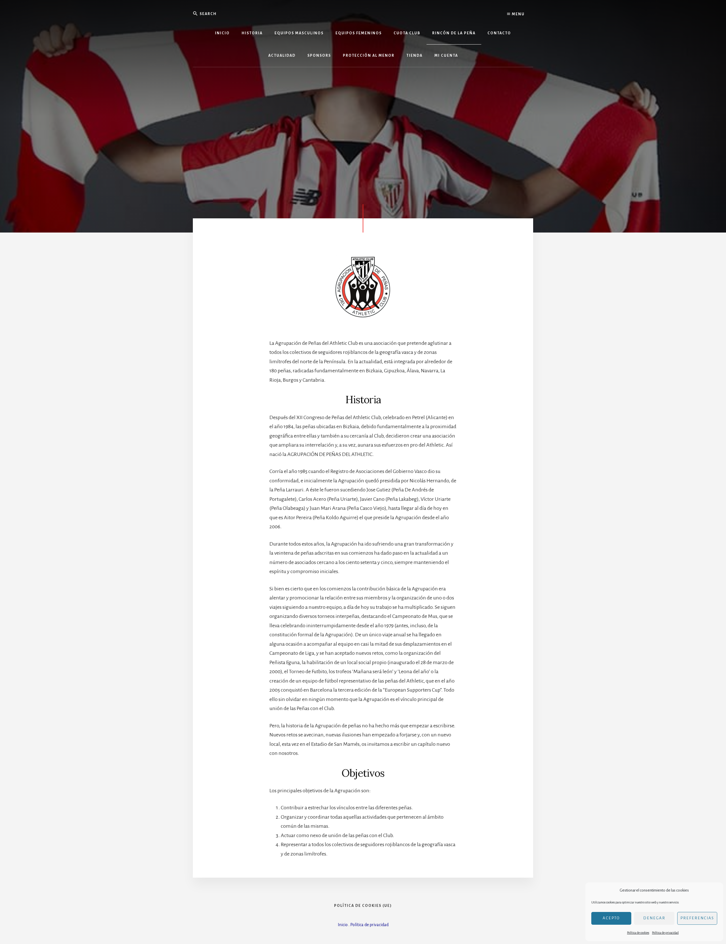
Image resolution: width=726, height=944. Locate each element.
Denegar (654, 918)
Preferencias (697, 918)
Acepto (611, 918)
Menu (518, 14)
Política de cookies (638, 932)
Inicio (343, 924)
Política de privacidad (665, 932)
